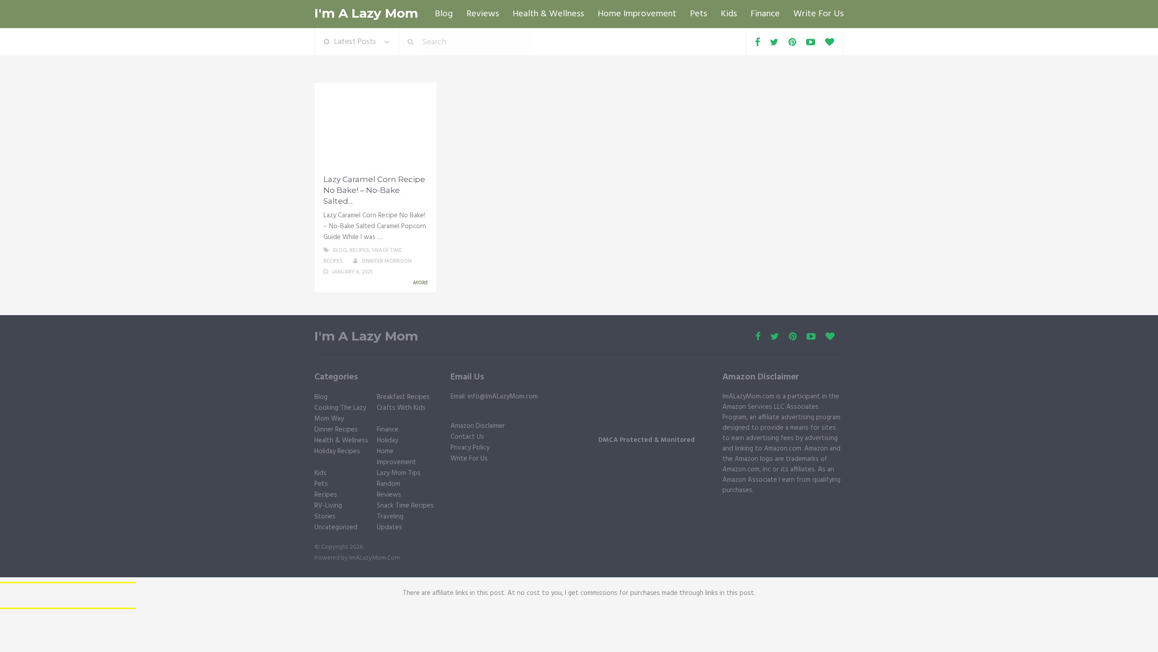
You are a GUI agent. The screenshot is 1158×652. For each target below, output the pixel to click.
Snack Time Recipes (405, 505)
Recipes (359, 250)
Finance (765, 14)
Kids (729, 14)
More (421, 283)
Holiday (387, 440)
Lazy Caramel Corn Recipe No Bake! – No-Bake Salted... (374, 190)
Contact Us (467, 436)
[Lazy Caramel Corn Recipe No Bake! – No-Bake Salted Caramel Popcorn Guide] (375, 125)
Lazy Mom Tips (399, 473)
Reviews (482, 14)
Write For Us (818, 14)
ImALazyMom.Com (374, 558)
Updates (389, 527)
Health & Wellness (548, 14)
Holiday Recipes (337, 451)
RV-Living (328, 505)
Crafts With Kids (401, 408)
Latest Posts (355, 41)
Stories (325, 516)
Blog (444, 14)
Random (388, 484)
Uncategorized (335, 527)
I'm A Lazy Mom (366, 13)
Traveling (390, 516)
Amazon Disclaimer (478, 426)
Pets (698, 14)
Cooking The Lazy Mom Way (340, 413)
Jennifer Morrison (386, 261)
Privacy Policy (470, 447)
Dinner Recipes (336, 429)
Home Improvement (637, 14)
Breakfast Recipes (403, 397)
